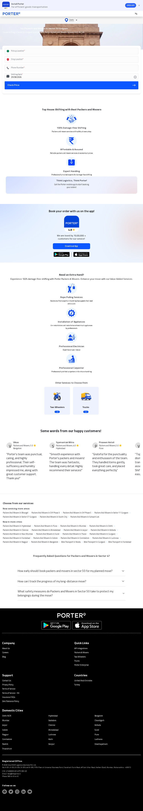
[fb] (4, 791)
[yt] (29, 791)
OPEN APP (130, 5)
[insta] (17, 791)
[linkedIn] (23, 791)
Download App (71, 246)
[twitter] (11, 791)
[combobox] (67, 51)
